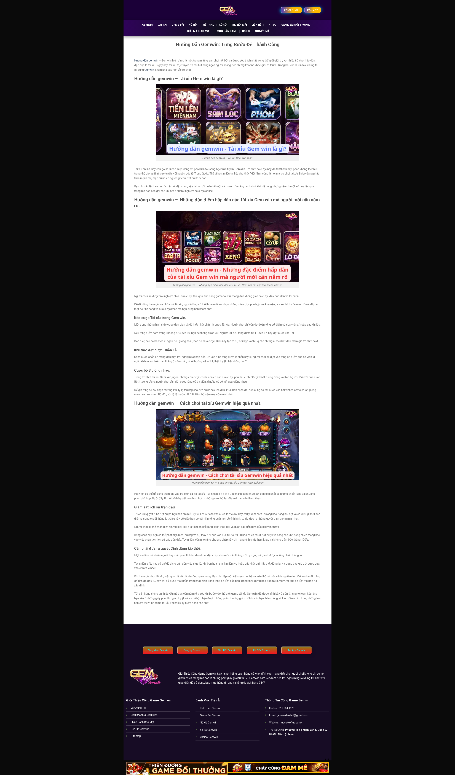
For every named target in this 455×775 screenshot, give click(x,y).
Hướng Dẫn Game (225, 31)
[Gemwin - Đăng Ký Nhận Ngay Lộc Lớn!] (227, 10)
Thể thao (207, 24)
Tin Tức (271, 24)
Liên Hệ (256, 24)
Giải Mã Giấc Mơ (198, 31)
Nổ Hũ (246, 31)
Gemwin (147, 24)
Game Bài (178, 24)
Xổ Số (223, 24)
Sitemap (136, 736)
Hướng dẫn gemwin (146, 60)
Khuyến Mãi (239, 24)
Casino (162, 24)
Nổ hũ (193, 24)
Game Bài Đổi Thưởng (296, 24)
